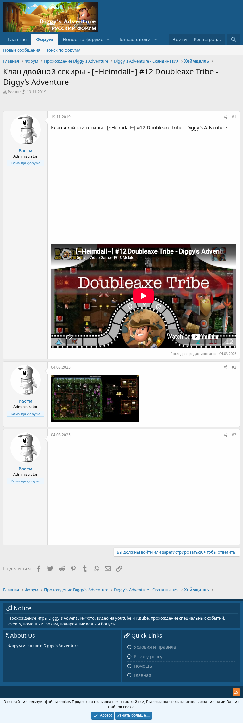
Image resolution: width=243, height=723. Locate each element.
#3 (234, 435)
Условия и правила (155, 647)
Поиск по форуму (62, 50)
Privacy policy (148, 656)
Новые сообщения (21, 50)
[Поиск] (233, 39)
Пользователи (134, 39)
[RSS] (236, 692)
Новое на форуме (83, 39)
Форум (44, 39)
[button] (108, 39)
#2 (234, 367)
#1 (234, 116)
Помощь (143, 666)
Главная (17, 39)
